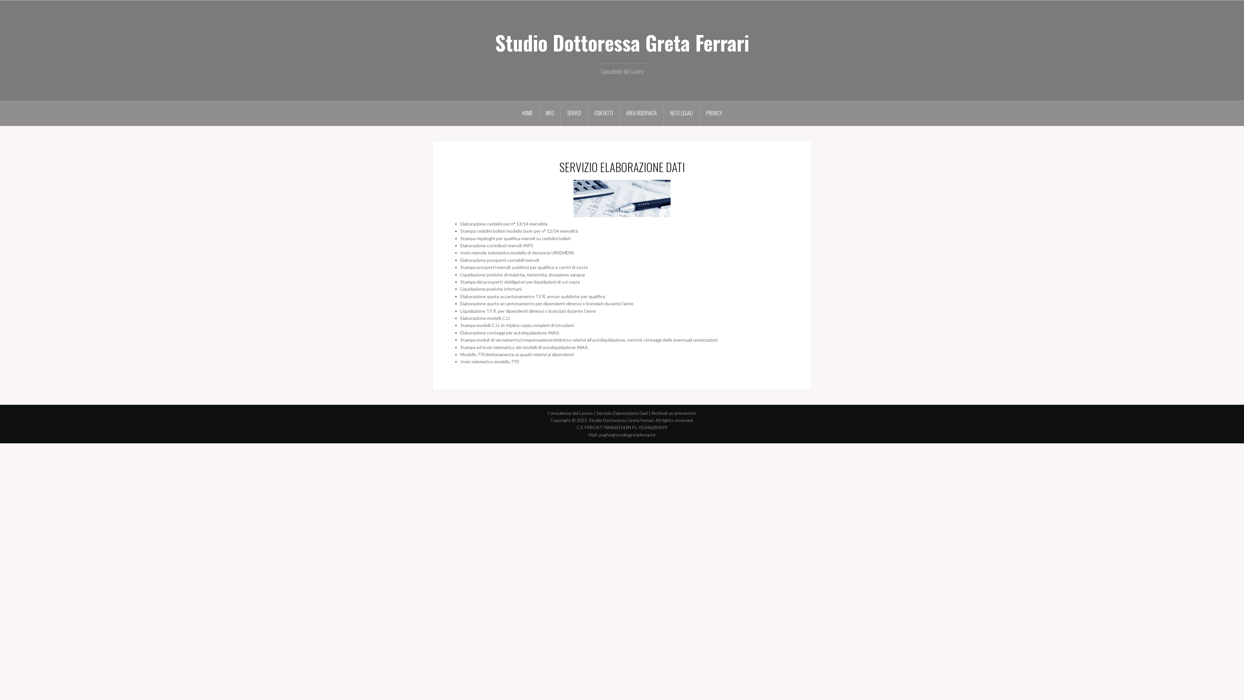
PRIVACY (714, 113)
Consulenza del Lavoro (570, 413)
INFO (550, 113)
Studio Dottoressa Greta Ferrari (622, 42)
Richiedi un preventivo (674, 413)
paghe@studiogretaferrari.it (627, 435)
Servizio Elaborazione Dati (622, 413)
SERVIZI (574, 113)
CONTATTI (603, 113)
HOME (527, 113)
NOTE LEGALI (681, 113)
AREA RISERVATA (641, 113)
